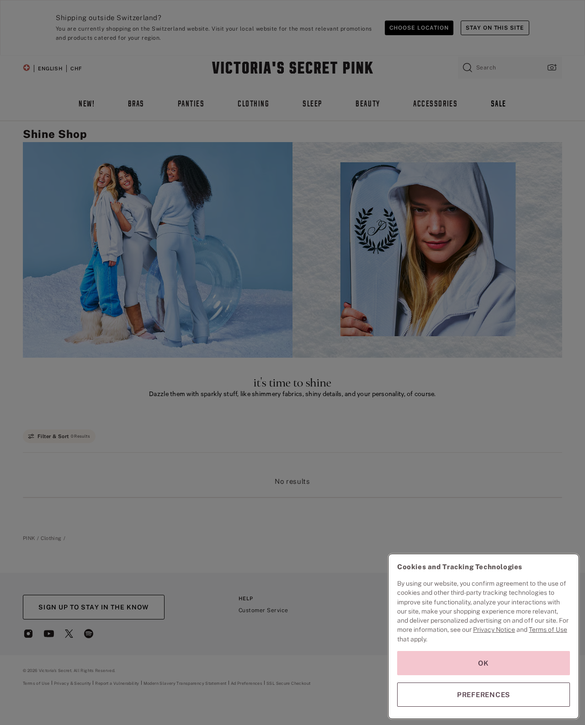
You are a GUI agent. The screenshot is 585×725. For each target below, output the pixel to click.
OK (483, 663)
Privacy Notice (494, 629)
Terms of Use (548, 629)
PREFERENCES (483, 695)
